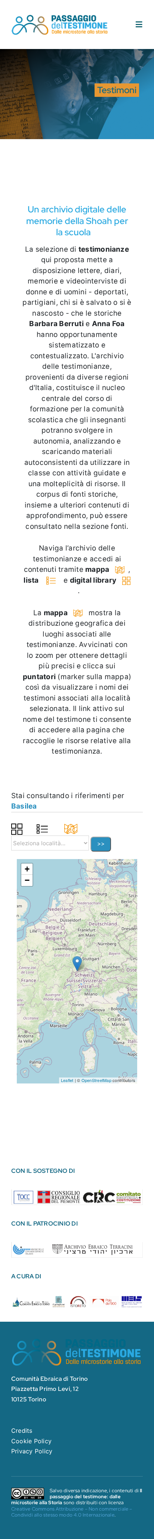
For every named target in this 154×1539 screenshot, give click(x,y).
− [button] (27, 880)
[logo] (60, 17)
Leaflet (67, 1080)
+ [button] (27, 869)
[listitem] (24, 1196)
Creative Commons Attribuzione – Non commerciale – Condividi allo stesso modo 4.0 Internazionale (71, 1512)
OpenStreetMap (96, 1080)
